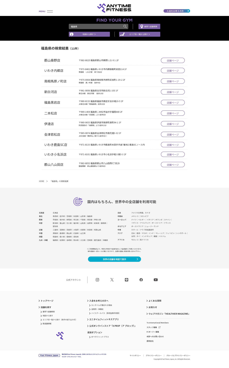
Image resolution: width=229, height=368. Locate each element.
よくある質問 (155, 300)
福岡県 (55, 240)
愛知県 (55, 226)
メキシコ (134, 216)
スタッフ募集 (152, 327)
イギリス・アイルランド (140, 223)
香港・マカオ (141, 233)
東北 (40, 216)
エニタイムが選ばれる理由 (101, 305)
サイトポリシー (135, 355)
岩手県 (62, 216)
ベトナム (162, 236)
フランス (167, 223)
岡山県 (69, 233)
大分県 (82, 240)
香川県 (62, 236)
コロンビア (144, 216)
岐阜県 (96, 223)
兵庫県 (82, 229)
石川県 (69, 223)
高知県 (76, 236)
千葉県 (82, 219)
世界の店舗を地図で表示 (114, 259)
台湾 (133, 236)
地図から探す (48, 315)
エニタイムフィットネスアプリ (104, 319)
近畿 (40, 229)
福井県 (76, 223)
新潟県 (55, 223)
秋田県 (76, 216)
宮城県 (69, 216)
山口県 (82, 233)
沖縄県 (105, 240)
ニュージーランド (152, 226)
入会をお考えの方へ (98, 300)
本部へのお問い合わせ (155, 336)
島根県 (62, 233)
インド (151, 233)
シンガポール (181, 233)
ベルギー (141, 219)
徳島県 (55, 236)
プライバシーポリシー (154, 355)
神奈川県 (97, 219)
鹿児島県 (97, 240)
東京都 (89, 219)
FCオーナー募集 (153, 332)
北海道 (41, 212)
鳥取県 (55, 233)
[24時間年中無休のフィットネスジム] (114, 8)
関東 (40, 219)
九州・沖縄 (43, 240)
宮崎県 (89, 240)
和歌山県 (97, 229)
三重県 (55, 229)
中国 (40, 233)
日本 (133, 233)
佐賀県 (62, 240)
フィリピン (170, 233)
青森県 (55, 216)
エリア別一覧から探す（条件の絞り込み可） (60, 319)
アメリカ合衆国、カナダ (140, 212)
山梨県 (82, 223)
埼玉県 (76, 219)
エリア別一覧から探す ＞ (139, 34)
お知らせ (153, 307)
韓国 (155, 236)
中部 (40, 223)
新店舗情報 (47, 323)
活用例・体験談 (97, 309)
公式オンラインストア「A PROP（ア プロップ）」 (112, 325)
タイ (138, 236)
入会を (175, 10)
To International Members (158, 322)
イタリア (150, 219)
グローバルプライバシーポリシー (178, 355)
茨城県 (55, 219)
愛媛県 (69, 236)
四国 (40, 236)
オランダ (158, 219)
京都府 (69, 229)
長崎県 (69, 240)
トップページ (47, 300)
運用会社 (150, 341)
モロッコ (134, 239)
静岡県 (103, 223)
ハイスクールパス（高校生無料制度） (106, 313)
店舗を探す (46, 307)
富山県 (62, 223)
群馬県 (69, 219)
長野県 (89, 223)
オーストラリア (137, 226)
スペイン (167, 219)
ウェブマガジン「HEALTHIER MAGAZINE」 (169, 313)
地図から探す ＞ (89, 34)
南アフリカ (144, 239)
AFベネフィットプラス (100, 336)
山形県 (82, 216)
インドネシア (147, 236)
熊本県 (76, 240)
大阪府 (76, 229)
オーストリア (157, 223)
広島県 (76, 233)
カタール (134, 229)
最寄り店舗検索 (150, 26)
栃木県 (62, 219)
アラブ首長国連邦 (147, 229)
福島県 (89, 216)
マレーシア (159, 233)
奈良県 (89, 229)
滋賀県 (62, 229)
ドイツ (133, 219)
